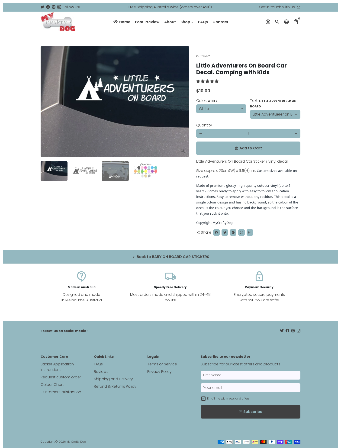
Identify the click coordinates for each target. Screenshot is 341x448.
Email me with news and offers (228, 398)
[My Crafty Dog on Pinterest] (53, 7)
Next (183, 101)
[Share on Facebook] (216, 232)
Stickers (203, 56)
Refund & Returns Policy (115, 386)
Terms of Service (162, 364)
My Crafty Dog (76, 442)
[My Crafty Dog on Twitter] (42, 7)
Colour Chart (52, 384)
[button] (207, 81)
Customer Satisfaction (61, 392)
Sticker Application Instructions (57, 366)
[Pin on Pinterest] (233, 232)
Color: (206, 100)
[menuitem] (121, 22)
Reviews (101, 371)
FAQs (98, 364)
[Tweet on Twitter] (225, 232)
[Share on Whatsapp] (241, 232)
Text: (273, 103)
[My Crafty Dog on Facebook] (48, 7)
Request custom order (61, 377)
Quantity (204, 125)
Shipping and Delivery (113, 379)
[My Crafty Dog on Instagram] (59, 7)
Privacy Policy (159, 371)
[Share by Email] (250, 232)
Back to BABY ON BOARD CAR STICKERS (170, 256)
